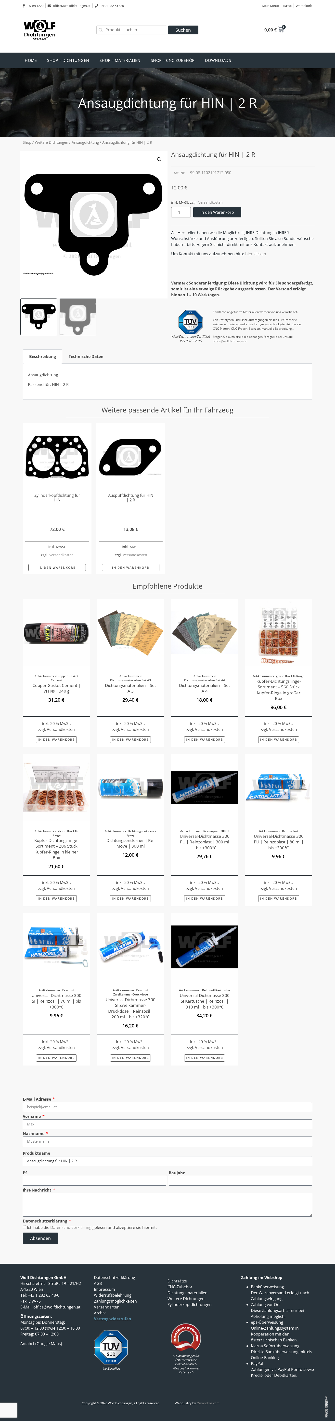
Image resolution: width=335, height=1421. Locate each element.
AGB (98, 1283)
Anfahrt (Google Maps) (41, 1343)
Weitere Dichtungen (51, 142)
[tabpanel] (167, 382)
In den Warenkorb (217, 212)
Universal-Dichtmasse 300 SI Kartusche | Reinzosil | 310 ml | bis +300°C (205, 1001)
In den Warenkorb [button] (57, 568)
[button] (159, 159)
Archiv (99, 1313)
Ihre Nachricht (37, 1190)
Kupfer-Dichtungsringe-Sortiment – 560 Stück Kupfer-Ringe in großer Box (279, 689)
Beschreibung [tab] (42, 356)
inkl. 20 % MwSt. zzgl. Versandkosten (56, 726)
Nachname (34, 1134)
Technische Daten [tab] (86, 356)
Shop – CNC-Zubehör (173, 60)
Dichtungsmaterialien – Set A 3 (130, 688)
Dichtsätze (177, 1281)
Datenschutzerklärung (45, 1221)
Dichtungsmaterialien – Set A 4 (204, 688)
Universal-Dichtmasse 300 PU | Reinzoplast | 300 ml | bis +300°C (205, 842)
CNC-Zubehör (180, 1287)
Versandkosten (210, 202)
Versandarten (106, 1307)
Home (31, 60)
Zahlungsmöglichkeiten (115, 1301)
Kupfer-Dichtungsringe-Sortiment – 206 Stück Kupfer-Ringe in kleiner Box (56, 849)
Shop (27, 142)
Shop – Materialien (120, 60)
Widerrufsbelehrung (112, 1295)
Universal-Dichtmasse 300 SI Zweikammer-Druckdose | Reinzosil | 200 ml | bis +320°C (130, 1008)
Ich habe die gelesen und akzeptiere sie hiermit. (92, 1227)
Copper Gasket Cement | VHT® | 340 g (56, 688)
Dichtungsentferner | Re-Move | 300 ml (130, 843)
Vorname (32, 1116)
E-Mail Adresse (37, 1099)
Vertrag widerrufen (112, 1319)
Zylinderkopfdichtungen (190, 1304)
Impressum (104, 1289)
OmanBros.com (208, 1403)
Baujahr (177, 1173)
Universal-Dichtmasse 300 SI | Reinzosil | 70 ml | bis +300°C (56, 1001)
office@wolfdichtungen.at (230, 341)
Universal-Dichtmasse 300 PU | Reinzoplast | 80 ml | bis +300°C (279, 842)
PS (25, 1173)
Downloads (218, 60)
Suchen (183, 30)
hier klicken (255, 253)
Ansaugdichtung (85, 142)
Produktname (36, 1153)
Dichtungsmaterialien (187, 1292)
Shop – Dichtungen (68, 60)
